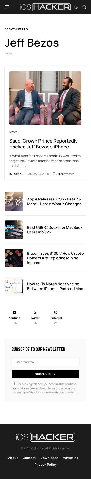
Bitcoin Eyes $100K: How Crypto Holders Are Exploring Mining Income (55, 258)
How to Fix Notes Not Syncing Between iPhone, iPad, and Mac (55, 286)
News (13, 132)
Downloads (49, 457)
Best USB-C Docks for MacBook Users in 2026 (54, 230)
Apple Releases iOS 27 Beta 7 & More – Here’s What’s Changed (54, 201)
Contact (29, 457)
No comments (65, 174)
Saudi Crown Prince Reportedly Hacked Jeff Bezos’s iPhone (43, 144)
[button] (7, 7)
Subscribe (43, 374)
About (13, 457)
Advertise (70, 457)
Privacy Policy (46, 464)
